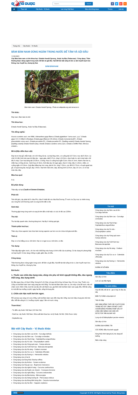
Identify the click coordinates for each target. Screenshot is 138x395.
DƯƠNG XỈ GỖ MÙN (102, 267)
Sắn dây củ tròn (100, 277)
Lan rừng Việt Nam (67, 9)
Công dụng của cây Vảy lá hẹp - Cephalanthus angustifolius (34, 339)
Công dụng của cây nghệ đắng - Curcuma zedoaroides (32, 373)
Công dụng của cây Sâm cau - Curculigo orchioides (31, 336)
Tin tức (110, 9)
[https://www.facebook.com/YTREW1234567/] (112, 3)
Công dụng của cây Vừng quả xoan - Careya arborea (31, 344)
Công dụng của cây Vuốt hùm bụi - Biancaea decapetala (33, 347)
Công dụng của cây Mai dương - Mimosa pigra (29, 375)
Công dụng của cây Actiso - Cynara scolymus (29, 362)
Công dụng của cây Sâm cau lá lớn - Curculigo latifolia (32, 334)
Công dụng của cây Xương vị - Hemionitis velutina (30, 355)
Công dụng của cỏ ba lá (21, 357)
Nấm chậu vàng (100, 340)
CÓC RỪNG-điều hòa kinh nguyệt (106, 330)
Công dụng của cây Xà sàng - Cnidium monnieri (30, 349)
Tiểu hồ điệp (99, 300)
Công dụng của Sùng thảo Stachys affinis (27, 360)
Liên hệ (121, 9)
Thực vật (24, 9)
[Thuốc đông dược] (23, 6)
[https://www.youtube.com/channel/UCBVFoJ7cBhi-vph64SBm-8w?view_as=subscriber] (125, 3)
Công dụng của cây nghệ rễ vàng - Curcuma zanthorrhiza (33, 367)
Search (89, 4)
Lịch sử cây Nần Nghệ (103, 281)
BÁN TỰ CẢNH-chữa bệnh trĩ (105, 296)
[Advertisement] (69, 27)
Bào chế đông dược (92, 9)
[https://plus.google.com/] (120, 3)
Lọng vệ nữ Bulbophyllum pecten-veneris (109, 317)
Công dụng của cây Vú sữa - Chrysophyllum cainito (31, 342)
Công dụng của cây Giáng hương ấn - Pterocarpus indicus (33, 378)
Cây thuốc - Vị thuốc (43, 9)
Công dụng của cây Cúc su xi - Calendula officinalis (31, 352)
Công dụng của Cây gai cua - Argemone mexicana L (31, 365)
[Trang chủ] (14, 9)
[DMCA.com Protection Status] (18, 393)
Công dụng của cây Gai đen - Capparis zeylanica (30, 383)
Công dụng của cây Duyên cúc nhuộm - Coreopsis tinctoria (34, 370)
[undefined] (51, 87)
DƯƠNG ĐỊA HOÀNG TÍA (103, 326)
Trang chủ (16, 46)
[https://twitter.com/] (116, 3)
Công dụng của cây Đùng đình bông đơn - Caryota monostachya (36, 380)
